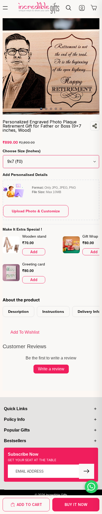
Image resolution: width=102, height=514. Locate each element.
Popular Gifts (17, 430)
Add (33, 252)
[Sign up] (86, 471)
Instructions (53, 311)
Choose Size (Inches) (22, 151)
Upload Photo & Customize (36, 211)
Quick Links (15, 409)
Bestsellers (15, 441)
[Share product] (94, 126)
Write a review (51, 369)
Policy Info (14, 419)
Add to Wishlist (24, 332)
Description (18, 311)
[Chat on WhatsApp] (91, 486)
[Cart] (94, 9)
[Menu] (6, 8)
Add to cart (29, 504)
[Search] (68, 8)
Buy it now (76, 504)
